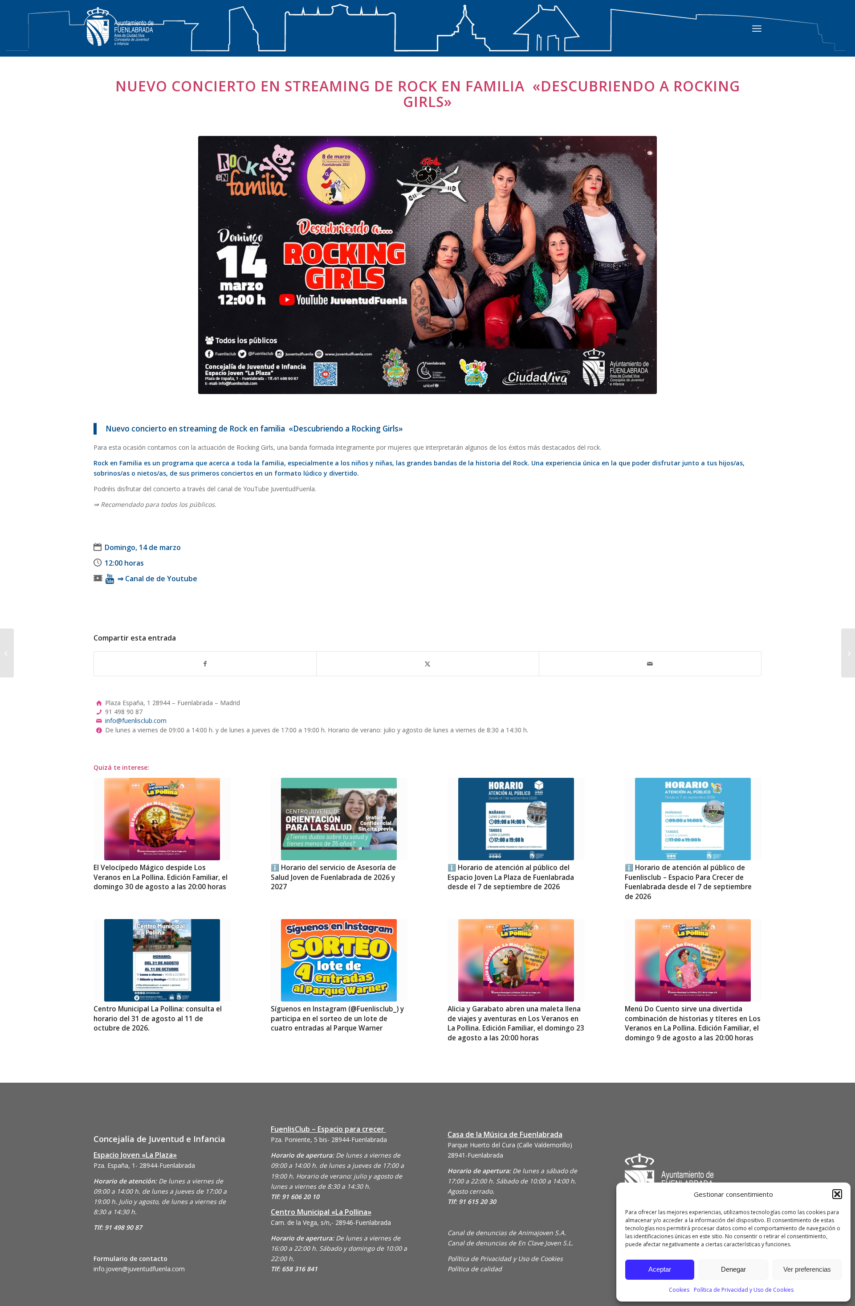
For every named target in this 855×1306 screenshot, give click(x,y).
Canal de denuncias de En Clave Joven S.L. (510, 1243)
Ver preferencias (807, 1269)
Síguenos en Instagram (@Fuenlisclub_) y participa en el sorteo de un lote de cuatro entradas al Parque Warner (337, 1018)
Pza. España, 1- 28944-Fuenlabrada (144, 1165)
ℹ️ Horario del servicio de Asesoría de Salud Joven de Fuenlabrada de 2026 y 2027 (333, 877)
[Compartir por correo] (650, 664)
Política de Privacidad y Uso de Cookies (744, 1290)
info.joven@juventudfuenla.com (139, 1269)
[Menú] (756, 28)
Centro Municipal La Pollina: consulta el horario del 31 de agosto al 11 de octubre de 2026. (158, 1018)
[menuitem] (756, 28)
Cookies (679, 1290)
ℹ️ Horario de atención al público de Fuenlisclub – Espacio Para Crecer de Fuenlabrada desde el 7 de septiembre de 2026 (688, 882)
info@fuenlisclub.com (136, 720)
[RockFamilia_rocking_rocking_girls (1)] (427, 265)
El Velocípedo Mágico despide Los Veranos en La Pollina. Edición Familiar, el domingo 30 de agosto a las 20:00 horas (161, 877)
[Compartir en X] (427, 664)
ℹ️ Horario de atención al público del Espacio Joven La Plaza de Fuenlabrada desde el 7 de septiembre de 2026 (511, 877)
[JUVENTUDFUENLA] (120, 35)
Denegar (733, 1269)
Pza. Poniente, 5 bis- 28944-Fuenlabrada (329, 1139)
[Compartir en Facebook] (205, 664)
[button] (837, 1194)
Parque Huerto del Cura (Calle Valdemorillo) (510, 1145)
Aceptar (659, 1269)
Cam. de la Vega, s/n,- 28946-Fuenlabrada (331, 1222)
